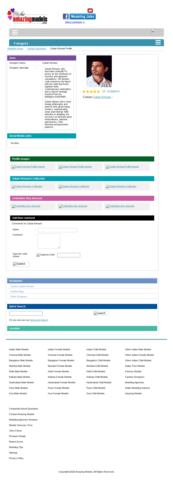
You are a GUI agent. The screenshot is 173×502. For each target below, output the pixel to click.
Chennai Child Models (97, 355)
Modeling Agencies (134, 382)
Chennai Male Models (20, 355)
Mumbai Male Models (20, 366)
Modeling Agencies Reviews (23, 419)
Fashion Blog (17, 291)
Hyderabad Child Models (99, 382)
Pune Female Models (58, 388)
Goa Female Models (58, 393)
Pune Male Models (18, 388)
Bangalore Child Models (98, 360)
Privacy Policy (16, 458)
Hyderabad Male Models (21, 382)
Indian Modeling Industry (137, 388)
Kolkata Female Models (60, 377)
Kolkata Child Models (97, 377)
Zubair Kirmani (102, 97)
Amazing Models (133, 393)
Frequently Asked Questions (23, 408)
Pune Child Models (95, 388)
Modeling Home (15, 48)
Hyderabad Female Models (62, 382)
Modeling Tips (16, 447)
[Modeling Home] (27, 24)
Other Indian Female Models (139, 355)
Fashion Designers (135, 377)
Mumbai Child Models (97, 366)
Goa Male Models (18, 393)
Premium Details (17, 436)
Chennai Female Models (60, 355)
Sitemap (13, 452)
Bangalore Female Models (61, 360)
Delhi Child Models (95, 371)
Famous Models (133, 371)
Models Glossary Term (20, 425)
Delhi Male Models (18, 371)
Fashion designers (36, 48)
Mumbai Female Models (60, 366)
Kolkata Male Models (19, 377)
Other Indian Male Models (138, 349)
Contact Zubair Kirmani (22, 286)
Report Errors (16, 441)
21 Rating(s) (113, 91)
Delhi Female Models (58, 371)
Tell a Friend (15, 430)
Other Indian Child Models (138, 360)
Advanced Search (39, 320)
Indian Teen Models (135, 366)
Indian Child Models (96, 349)
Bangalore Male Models (21, 360)
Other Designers (18, 296)
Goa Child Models (95, 393)
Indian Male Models (19, 349)
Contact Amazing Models (21, 414)
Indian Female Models (59, 349)
